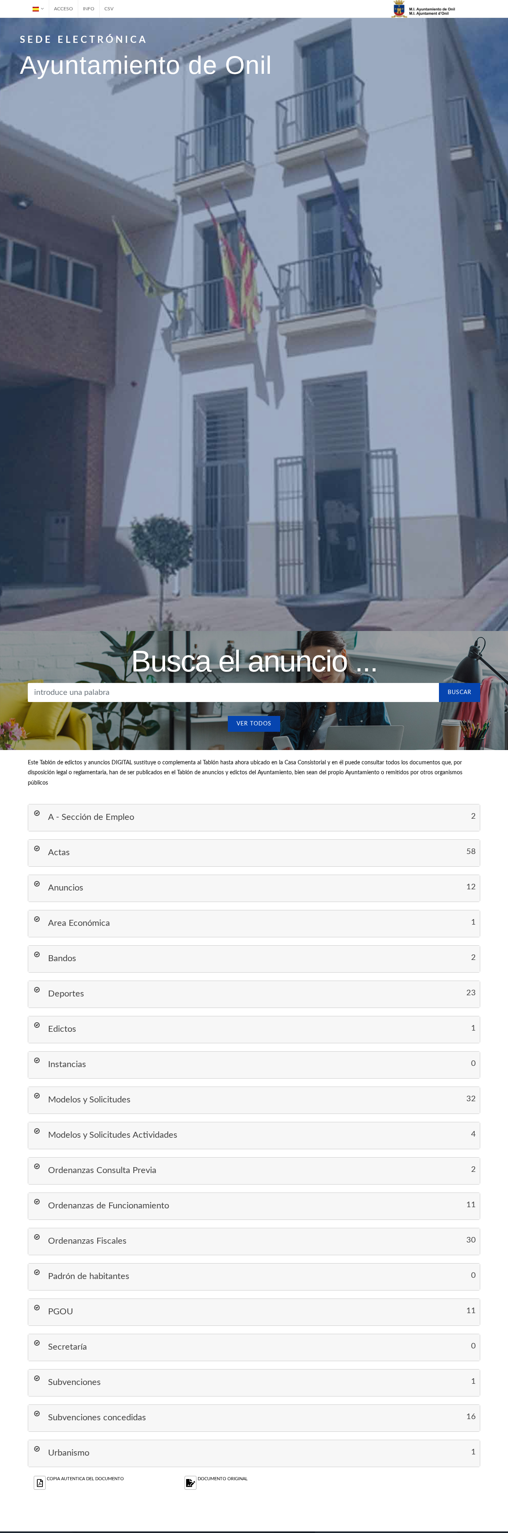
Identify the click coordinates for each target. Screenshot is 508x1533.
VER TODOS (254, 724)
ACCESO (63, 8)
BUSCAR (459, 692)
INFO (88, 8)
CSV (109, 8)
